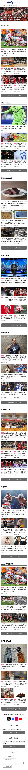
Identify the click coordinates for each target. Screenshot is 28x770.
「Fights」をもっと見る (14, 556)
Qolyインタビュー (10, 759)
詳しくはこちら (14, 732)
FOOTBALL (6, 255)
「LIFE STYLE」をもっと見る (14, 709)
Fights (4, 487)
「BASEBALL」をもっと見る (14, 402)
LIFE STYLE (6, 641)
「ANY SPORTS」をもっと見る (14, 633)
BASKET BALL (7, 409)
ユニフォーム (9, 756)
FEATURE (5, 26)
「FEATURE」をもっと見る (14, 95)
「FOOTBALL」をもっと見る (14, 325)
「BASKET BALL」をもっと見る (14, 479)
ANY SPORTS (7, 564)
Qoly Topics (6, 103)
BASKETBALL (19, 763)
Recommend (6, 178)
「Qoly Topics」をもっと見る (14, 170)
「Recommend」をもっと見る (14, 247)
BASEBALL (6, 332)
